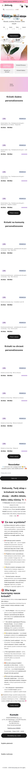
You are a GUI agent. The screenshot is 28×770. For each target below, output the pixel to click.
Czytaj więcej (14, 705)
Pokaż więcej (14, 213)
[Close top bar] (27, 1)
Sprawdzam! (14, 36)
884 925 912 (15, 723)
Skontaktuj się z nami (14, 736)
